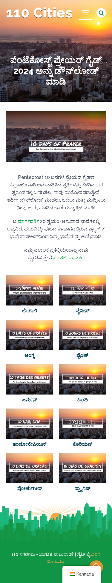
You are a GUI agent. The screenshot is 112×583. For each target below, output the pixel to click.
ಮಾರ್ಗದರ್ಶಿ (28, 221)
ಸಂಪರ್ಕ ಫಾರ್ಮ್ (68, 258)
